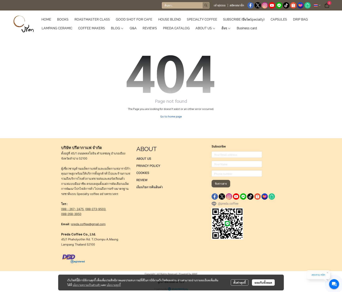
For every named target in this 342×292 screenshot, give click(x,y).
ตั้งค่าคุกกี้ (239, 282)
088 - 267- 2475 (72, 209)
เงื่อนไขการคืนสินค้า (149, 187)
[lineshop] (307, 5)
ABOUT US (143, 159)
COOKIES (142, 173)
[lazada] (300, 5)
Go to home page (171, 116)
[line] (279, 5)
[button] (185, 5)
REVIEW (141, 180)
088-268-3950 (71, 214)
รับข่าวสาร (221, 183)
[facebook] (250, 5)
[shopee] (293, 5)
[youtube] (272, 5)
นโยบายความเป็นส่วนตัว (87, 285)
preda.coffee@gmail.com (88, 224)
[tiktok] (286, 5)
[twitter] (258, 5)
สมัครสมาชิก (237, 5)
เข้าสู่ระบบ (220, 5)
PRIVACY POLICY (148, 166)
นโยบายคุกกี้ (113, 285)
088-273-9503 (95, 209)
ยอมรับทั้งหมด (263, 282)
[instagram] (265, 5)
